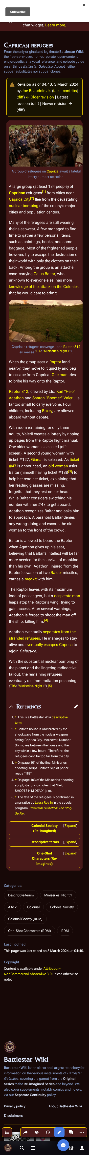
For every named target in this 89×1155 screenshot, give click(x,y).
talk (56, 90)
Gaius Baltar (44, 273)
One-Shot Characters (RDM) (29, 931)
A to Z (12, 907)
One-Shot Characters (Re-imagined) (44, 858)
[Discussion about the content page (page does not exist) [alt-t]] (71, 1132)
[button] (76, 706)
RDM (65, 931)
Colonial (33, 907)
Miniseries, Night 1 (56, 351)
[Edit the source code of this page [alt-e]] (59, 1132)
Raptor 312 (71, 347)
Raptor (55, 362)
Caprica (53, 171)
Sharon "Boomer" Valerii (53, 398)
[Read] (36, 1132)
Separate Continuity (30, 1095)
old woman (58, 466)
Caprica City (19, 199)
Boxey (47, 410)
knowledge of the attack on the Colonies (44, 286)
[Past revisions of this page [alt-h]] (48, 1132)
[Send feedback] (63, 1145)
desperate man (67, 595)
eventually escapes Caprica (49, 644)
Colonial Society (62, 907)
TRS (38, 351)
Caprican (17, 192)
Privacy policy (14, 1106)
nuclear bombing (23, 205)
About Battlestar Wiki (65, 1106)
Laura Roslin (44, 802)
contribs (70, 90)
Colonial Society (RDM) (25, 919)
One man (59, 374)
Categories (12, 886)
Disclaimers (13, 1115)
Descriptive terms (44, 842)
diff (20, 97)
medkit (31, 579)
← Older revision (40, 97)
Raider (56, 572)
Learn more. (55, 25)
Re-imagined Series (39, 1084)
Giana (36, 459)
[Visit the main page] (8, 1148)
